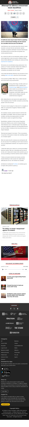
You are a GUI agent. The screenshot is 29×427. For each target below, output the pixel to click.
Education (3, 345)
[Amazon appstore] (5, 376)
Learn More (4, 391)
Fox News (15, 164)
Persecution (17, 352)
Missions (16, 350)
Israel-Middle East (18, 345)
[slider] (14, 269)
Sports (16, 357)
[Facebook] (11, 308)
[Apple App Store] (5, 369)
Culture (16, 343)
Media (15, 348)
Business (16, 341)
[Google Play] (6, 372)
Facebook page (12, 87)
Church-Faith (4, 343)
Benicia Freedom (23, 87)
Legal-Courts (4, 348)
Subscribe (14, 305)
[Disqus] (14, 185)
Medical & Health (5, 350)
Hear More (25, 266)
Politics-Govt (4, 354)
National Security (5, 352)
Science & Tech (4, 357)
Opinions (3, 359)
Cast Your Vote (14, 259)
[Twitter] (14, 308)
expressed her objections (7, 61)
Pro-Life (16, 354)
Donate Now (5, 404)
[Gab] (17, 308)
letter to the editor (9, 75)
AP (1, 341)
